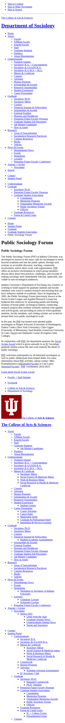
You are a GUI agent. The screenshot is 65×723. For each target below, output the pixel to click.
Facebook (12, 382)
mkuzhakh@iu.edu (28, 363)
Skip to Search (15, 9)
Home (11, 33)
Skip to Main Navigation (20, 6)
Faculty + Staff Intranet (19, 377)
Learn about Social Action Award (18, 372)
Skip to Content (15, 4)
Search (11, 170)
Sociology (28, 25)
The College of (38, 418)
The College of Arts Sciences (17, 17)
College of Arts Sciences (21, 388)
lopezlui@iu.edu (10, 366)
